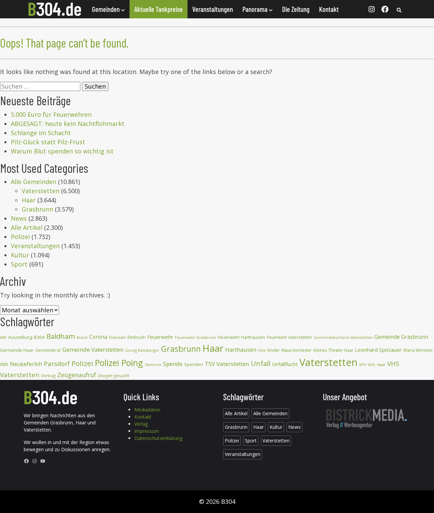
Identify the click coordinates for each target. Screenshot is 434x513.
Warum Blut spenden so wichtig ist (62, 151)
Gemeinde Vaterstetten (92, 349)
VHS (362, 364)
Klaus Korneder (296, 350)
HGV (261, 350)
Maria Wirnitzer (418, 350)
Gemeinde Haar (17, 350)
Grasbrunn (37, 209)
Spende (172, 364)
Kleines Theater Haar (333, 350)
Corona (98, 337)
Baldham (60, 336)
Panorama (255, 9)
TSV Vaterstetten (227, 364)
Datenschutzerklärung (158, 438)
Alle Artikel (26, 227)
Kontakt (329, 9)
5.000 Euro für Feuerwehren (51, 114)
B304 (39, 337)
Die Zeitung (296, 9)
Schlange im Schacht (41, 133)
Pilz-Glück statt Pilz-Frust (48, 142)
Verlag (141, 424)
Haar (29, 200)
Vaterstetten (40, 191)
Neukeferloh (26, 364)
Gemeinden (106, 9)
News (19, 218)
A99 (3, 337)
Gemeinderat (48, 350)
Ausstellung (20, 337)
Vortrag (48, 376)
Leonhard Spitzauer (378, 349)
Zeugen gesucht (113, 376)
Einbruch (136, 337)
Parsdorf (57, 363)
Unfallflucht (285, 364)
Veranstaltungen (212, 9)
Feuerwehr (160, 336)
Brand (82, 337)
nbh (4, 364)
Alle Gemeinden (33, 182)
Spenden (193, 364)
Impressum (146, 431)
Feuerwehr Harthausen (241, 337)
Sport (19, 264)
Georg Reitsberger (142, 350)
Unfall (260, 363)
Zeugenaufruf (76, 375)
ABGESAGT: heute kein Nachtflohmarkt (67, 124)
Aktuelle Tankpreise (158, 9)
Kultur (20, 255)
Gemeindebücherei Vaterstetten (343, 337)
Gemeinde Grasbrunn (401, 337)
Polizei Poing (119, 362)
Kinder (273, 350)
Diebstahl (117, 337)
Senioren (153, 364)
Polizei (20, 237)
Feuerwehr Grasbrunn (195, 337)
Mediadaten (147, 409)
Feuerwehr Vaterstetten (289, 337)
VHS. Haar (377, 364)
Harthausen (240, 349)
